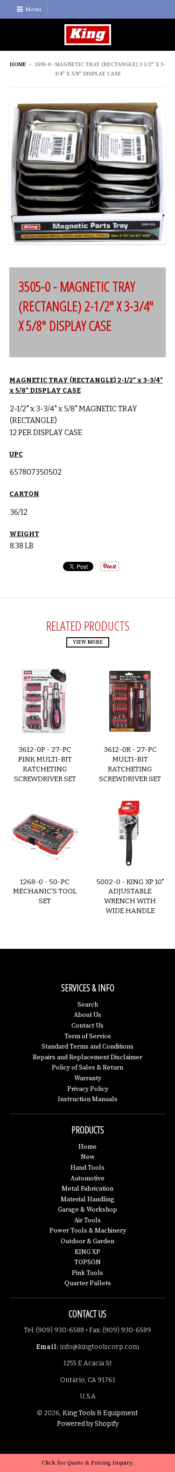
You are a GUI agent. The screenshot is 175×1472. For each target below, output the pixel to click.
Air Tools (87, 1220)
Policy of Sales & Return (87, 1067)
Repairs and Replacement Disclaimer (87, 1057)
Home (18, 64)
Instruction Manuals (88, 1099)
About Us (87, 1015)
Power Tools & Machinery (87, 1231)
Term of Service (87, 1036)
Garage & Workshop (87, 1210)
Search (87, 1005)
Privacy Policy (87, 1089)
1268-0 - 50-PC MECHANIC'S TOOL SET (45, 892)
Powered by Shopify (88, 1424)
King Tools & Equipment (100, 1413)
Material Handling (87, 1199)
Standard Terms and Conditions (87, 1047)
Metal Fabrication (87, 1189)
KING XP (87, 1252)
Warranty (87, 1078)
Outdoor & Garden (87, 1241)
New (88, 1157)
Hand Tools (87, 1168)
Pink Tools (87, 1273)
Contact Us (87, 1026)
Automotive (87, 1178)
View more (88, 642)
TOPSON (87, 1262)
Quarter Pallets (87, 1283)
